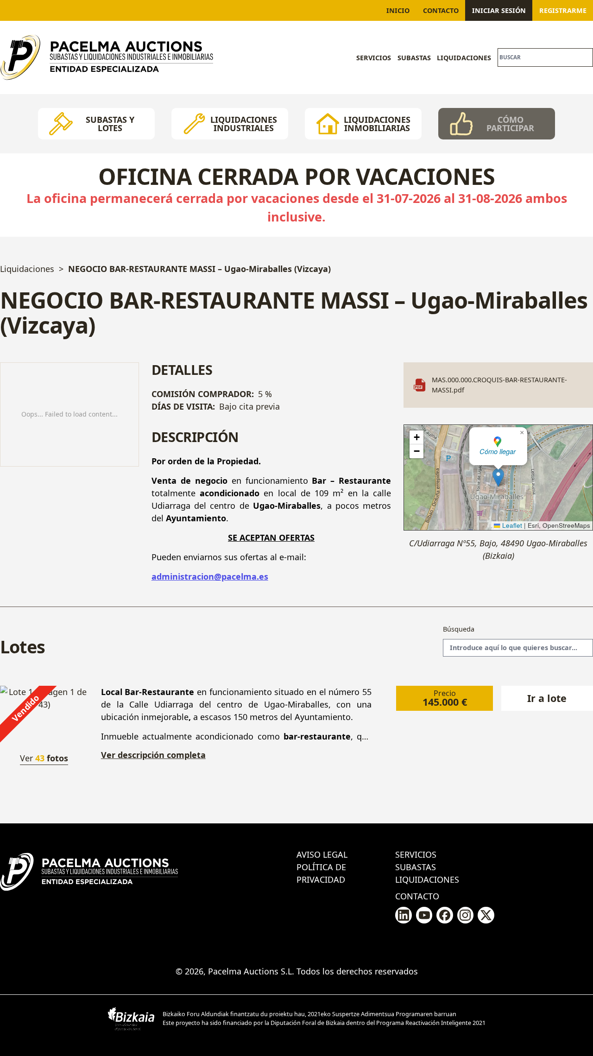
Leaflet (511, 525)
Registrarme (563, 10)
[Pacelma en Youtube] (424, 915)
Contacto (441, 10)
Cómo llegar (497, 451)
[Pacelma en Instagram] (465, 915)
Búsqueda (458, 629)
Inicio (398, 10)
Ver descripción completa (153, 755)
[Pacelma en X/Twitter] (486, 915)
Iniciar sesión (499, 10)
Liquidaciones (464, 57)
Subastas (414, 57)
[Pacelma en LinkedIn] (403, 915)
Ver (44, 758)
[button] (498, 477)
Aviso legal (321, 854)
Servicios (373, 57)
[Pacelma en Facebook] (444, 915)
